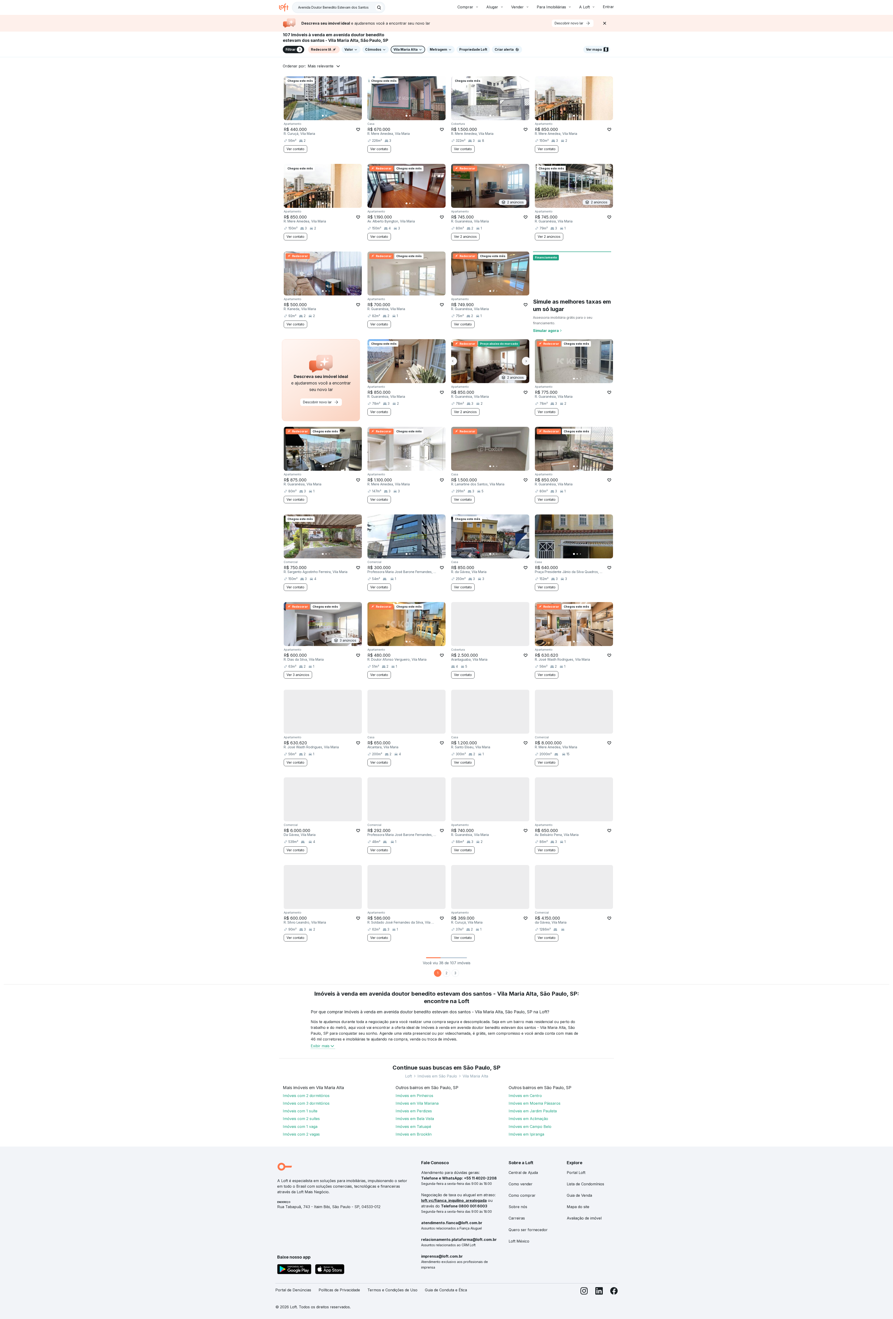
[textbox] (338, 7)
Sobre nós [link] (518, 1206)
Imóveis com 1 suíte (300, 1111)
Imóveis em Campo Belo (530, 1126)
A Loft (584, 7)
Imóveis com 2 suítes (301, 1118)
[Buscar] (379, 7)
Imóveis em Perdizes (414, 1111)
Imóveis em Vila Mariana (417, 1103)
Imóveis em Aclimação (528, 1118)
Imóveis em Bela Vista (415, 1118)
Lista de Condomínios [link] (585, 1184)
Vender (517, 7)
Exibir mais (320, 1046)
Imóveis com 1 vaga (300, 1126)
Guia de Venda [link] (579, 1195)
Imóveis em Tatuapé (413, 1126)
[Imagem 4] (332, 115)
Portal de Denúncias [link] (293, 1290)
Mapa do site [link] (578, 1206)
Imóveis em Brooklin (414, 1134)
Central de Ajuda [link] (523, 1172)
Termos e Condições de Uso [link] (392, 1290)
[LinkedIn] (599, 1292)
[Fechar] (604, 23)
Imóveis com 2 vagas (301, 1134)
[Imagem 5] (335, 115)
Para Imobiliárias (551, 7)
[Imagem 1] (323, 116)
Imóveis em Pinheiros (414, 1095)
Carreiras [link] (517, 1218)
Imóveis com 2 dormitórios (306, 1095)
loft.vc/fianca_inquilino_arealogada (454, 1200)
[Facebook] (614, 1292)
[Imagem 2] (326, 115)
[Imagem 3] (329, 115)
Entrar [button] (608, 6)
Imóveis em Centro (525, 1095)
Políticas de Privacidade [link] (339, 1290)
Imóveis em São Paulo (437, 1076)
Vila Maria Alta (475, 1076)
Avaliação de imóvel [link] (584, 1218)
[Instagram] (584, 1292)
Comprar (465, 7)
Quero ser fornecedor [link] (528, 1229)
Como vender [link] (521, 1184)
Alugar (492, 7)
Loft (408, 1076)
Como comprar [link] (522, 1195)
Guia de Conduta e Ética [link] (446, 1290)
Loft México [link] (519, 1241)
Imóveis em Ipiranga (526, 1134)
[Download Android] (294, 1270)
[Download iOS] (329, 1270)
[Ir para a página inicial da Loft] (285, 7)
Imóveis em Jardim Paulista (533, 1111)
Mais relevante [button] (320, 66)
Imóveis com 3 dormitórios (306, 1103)
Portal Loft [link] (576, 1172)
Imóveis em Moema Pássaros (534, 1103)
